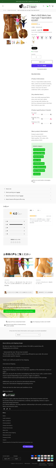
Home (4, 415)
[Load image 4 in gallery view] (23, 42)
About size (5, 430)
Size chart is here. (35, 74)
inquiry (4, 439)
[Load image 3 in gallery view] (18, 42)
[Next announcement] (53, 1)
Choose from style (38, 156)
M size (34, 48)
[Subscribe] (38, 334)
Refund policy (27, 463)
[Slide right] (26, 42)
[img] (34, 24)
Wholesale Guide (7, 435)
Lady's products (7, 418)
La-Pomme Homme (39, 163)
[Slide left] (4, 42)
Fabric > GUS (37, 160)
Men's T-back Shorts (39, 170)
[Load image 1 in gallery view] (9, 42)
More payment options (42, 68)
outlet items (37, 174)
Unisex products (7, 423)
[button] (2, 6)
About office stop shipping (9, 432)
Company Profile (7, 437)
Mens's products (7, 420)
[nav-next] (52, 275)
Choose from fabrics (39, 153)
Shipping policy (50, 463)
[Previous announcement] (2, 1)
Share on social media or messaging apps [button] (41, 181)
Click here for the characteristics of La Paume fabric (19, 311)
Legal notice (50, 464)
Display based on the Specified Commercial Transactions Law (18, 442)
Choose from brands (39, 150)
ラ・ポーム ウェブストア (18, 463)
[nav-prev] (3, 275)
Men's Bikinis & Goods (40, 167)
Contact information (43, 464)
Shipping (40, 32)
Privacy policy (34, 463)
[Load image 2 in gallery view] (13, 42)
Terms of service (42, 463)
